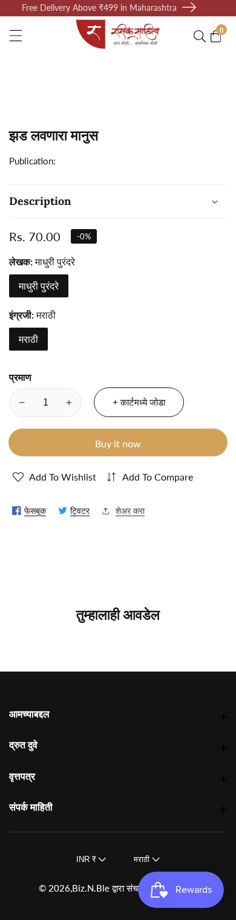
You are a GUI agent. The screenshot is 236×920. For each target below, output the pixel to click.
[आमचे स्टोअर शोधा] (202, 36)
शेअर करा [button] (130, 510)
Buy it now (118, 443)
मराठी (28, 339)
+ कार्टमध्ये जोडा (139, 402)
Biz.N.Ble (91, 888)
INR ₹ (87, 859)
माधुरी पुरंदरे (39, 285)
